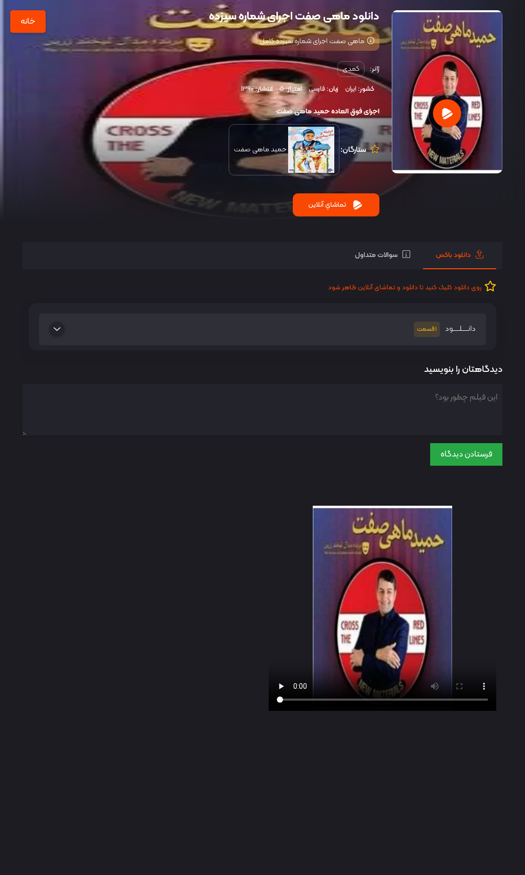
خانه (28, 21)
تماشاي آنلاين (327, 205)
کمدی (350, 69)
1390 (247, 89)
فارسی (317, 89)
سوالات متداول (376, 255)
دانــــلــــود (446, 329)
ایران (350, 89)
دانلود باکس (453, 255)
